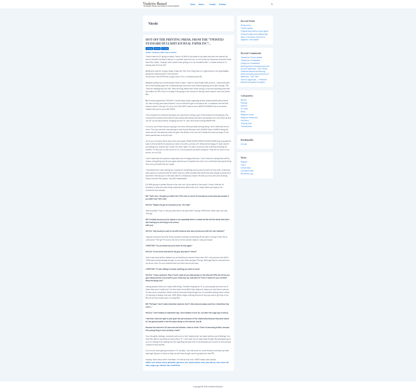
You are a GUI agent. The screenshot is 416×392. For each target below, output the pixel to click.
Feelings (149, 49)
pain (207, 362)
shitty (147, 365)
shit (227, 362)
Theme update (247, 28)
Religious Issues (247, 114)
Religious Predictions (249, 117)
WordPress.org (247, 173)
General (157, 49)
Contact (212, 4)
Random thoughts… (258, 82)
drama (164, 362)
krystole (197, 362)
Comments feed (247, 171)
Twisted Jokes (246, 126)
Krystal (191, 362)
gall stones (180, 362)
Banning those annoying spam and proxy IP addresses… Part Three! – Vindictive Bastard (255, 69)
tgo (157, 365)
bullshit (148, 362)
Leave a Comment (170, 52)
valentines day (165, 365)
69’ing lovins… (246, 25)
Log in (243, 165)
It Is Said (165, 49)
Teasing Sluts (246, 123)
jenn (186, 362)
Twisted (244, 57)
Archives (222, 4)
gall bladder (172, 362)
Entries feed (245, 168)
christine (158, 362)
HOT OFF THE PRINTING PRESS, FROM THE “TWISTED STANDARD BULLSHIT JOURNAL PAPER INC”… (185, 41)
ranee (218, 362)
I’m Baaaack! (255, 60)
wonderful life (175, 365)
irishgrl (244, 63)
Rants (243, 111)
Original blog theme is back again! (254, 31)
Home (192, 4)
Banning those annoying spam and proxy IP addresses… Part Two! (255, 74)
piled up (212, 362)
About (201, 4)
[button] (205, 4)
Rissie (223, 362)
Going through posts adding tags (254, 34)
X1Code (244, 144)
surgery (152, 365)
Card (153, 362)
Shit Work (245, 120)
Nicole (203, 362)
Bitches (244, 100)
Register (244, 162)
